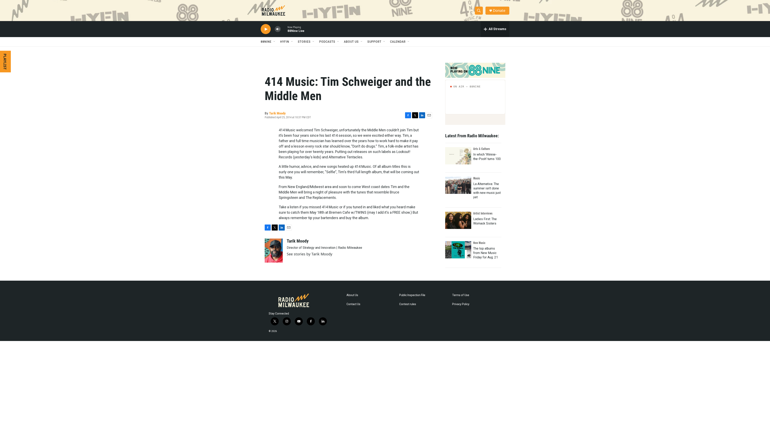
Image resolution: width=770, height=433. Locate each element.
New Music (479, 243)
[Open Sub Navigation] (274, 41)
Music (476, 178)
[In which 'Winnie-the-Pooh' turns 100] (458, 155)
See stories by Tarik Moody (309, 254)
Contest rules (407, 304)
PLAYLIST (5, 62)
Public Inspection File (412, 295)
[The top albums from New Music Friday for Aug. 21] (458, 249)
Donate (499, 10)
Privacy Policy (460, 304)
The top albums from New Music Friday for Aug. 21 (485, 253)
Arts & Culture (481, 149)
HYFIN (284, 41)
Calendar (398, 41)
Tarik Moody (277, 113)
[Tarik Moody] (274, 251)
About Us (352, 295)
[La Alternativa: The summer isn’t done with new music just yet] (458, 185)
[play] (265, 29)
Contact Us (353, 304)
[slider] (284, 29)
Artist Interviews (482, 213)
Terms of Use (460, 295)
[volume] (277, 29)
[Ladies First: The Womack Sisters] (458, 220)
